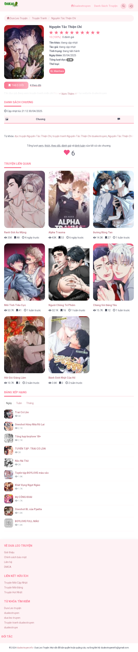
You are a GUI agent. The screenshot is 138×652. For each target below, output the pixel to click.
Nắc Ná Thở (22, 460)
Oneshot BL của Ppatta (28, 509)
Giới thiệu (9, 552)
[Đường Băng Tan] (113, 199)
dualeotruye (11, 627)
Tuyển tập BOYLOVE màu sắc (32, 472)
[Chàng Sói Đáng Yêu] (113, 272)
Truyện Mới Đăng (13, 587)
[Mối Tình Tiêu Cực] (24, 272)
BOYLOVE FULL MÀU (27, 521)
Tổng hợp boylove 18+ (28, 436)
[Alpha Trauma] (69, 199)
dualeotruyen (11, 613)
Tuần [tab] (19, 403)
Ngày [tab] (9, 403)
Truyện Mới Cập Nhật (15, 582)
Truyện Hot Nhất (13, 592)
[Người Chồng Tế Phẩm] (69, 272)
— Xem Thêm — (68, 93)
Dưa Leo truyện (12, 608)
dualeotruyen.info (25, 647)
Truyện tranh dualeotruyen (19, 622)
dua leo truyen (12, 617)
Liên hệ (8, 562)
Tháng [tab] (30, 403)
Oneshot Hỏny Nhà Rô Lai (30, 424)
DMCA (7, 566)
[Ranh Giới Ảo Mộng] (24, 199)
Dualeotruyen (82, 6)
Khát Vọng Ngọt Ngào (27, 485)
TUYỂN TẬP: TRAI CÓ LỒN (30, 448)
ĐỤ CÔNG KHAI (23, 497)
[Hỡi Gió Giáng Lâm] (24, 344)
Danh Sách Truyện (106, 6)
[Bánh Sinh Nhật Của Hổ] (69, 344)
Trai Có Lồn (22, 412)
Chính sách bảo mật (15, 557)
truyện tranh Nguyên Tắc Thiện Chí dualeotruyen (79, 136)
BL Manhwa (57, 71)
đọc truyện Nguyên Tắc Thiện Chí (33, 136)
